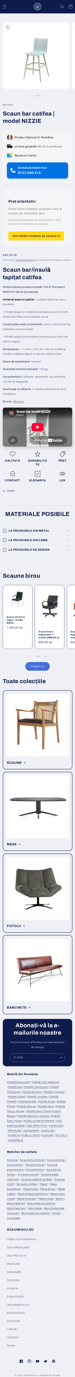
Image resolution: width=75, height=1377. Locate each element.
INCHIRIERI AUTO (18, 1305)
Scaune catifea (27, 1184)
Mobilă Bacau (26, 1106)
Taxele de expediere (25, 260)
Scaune (12, 1160)
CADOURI (47, 1130)
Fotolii (56, 1213)
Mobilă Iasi (15, 1087)
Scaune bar (15, 1164)
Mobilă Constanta (36, 1087)
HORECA (14, 1135)
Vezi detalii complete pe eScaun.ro (36, 236)
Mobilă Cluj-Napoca (45, 1082)
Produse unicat (28, 1174)
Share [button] (10, 490)
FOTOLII (14, 926)
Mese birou (47, 1189)
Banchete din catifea (35, 1213)
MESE (12, 844)
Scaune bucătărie (32, 1160)
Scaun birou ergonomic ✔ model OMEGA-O (49, 634)
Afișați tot (37, 666)
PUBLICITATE (31, 1135)
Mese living (30, 1189)
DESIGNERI (31, 1130)
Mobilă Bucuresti (18, 1082)
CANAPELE (15, 1140)
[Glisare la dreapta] (45, 96)
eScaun (18, 401)
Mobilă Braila (27, 1101)
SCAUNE (14, 762)
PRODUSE (14, 1130)
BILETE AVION (16, 1313)
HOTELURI (13, 1321)
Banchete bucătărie (41, 1203)
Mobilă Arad (46, 1101)
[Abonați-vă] (61, 1057)
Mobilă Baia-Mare (38, 1111)
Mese (43, 1184)
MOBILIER (56, 1125)
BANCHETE (17, 1007)
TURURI (12, 1329)
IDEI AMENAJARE (18, 1247)
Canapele (13, 1218)
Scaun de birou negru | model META (16, 620)
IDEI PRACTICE (37, 1125)
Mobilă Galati (16, 1096)
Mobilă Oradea (37, 1096)
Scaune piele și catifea (36, 1179)
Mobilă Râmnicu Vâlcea (33, 1116)
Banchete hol (16, 1203)
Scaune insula (34, 1164)
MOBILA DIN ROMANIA (39, 1120)
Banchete (35, 1208)
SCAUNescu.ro (31, 1375)
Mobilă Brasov (32, 1092)
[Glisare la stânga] (29, 96)
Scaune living (56, 1160)
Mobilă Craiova (54, 1092)
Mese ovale (45, 1198)
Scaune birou (35, 1169)
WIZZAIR (12, 1337)
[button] (5, 7)
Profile (11, 1345)
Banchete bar (16, 1208)
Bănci (60, 1198)
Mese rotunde (26, 1198)
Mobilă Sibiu (46, 1106)
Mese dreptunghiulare (33, 1193)
